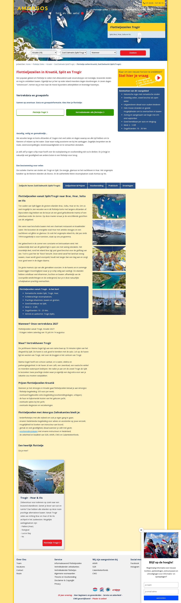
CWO (94, 573)
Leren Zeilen (117, 9)
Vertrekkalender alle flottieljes (89, 112)
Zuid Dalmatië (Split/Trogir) (64, 64)
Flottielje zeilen (100, 9)
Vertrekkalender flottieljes (65, 570)
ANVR (94, 563)
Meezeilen (131, 9)
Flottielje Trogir (40, 112)
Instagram (135, 566)
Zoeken (133, 52)
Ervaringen (128, 185)
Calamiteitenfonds (100, 570)
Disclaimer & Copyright (64, 580)
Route (19, 573)
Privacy (57, 584)
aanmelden (161, 598)
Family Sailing (146, 9)
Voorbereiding (96, 185)
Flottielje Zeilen (38, 64)
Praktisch (113, 185)
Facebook (135, 563)
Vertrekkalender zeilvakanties (66, 566)
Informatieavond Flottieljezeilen (68, 563)
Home (28, 64)
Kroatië (49, 64)
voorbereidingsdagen (29, 431)
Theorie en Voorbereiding (65, 577)
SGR (94, 566)
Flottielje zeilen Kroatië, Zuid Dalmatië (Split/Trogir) (99, 64)
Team (18, 563)
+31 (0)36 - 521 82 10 (154, 3)
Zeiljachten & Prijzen (75, 185)
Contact (160, 9)
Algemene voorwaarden (64, 573)
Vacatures (20, 566)
